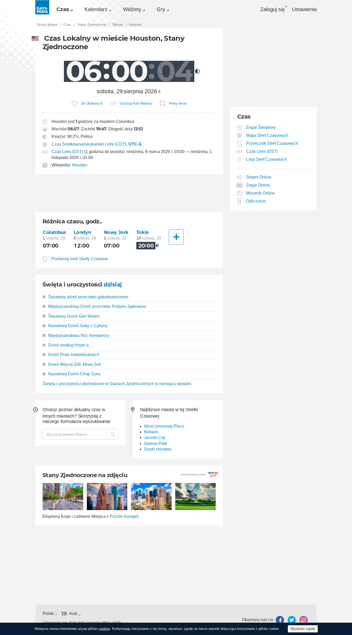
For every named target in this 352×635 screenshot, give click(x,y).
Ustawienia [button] (304, 9)
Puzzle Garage (123, 516)
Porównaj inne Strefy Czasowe (80, 259)
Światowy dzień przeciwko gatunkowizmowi (88, 297)
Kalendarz (96, 9)
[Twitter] (292, 620)
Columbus (54, 232)
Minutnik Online (260, 193)
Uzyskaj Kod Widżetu (136, 103)
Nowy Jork (116, 232)
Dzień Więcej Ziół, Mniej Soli (74, 364)
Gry (161, 9)
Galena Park (155, 443)
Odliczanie (256, 201)
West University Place (164, 426)
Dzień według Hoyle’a (68, 345)
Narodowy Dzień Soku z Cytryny (77, 326)
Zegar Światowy (261, 127)
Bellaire (151, 432)
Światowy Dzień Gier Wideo (73, 316)
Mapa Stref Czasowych (267, 135)
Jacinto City (154, 437)
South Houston (157, 449)
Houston (79, 165)
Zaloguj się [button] (272, 9)
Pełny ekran (178, 103)
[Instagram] (303, 620)
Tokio (142, 232)
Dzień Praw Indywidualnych (73, 354)
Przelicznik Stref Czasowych (272, 143)
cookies (104, 629)
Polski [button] (48, 613)
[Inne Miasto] (176, 237)
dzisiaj (113, 284)
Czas (62, 9)
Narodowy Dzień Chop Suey (74, 374)
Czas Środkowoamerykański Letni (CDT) (89, 144)
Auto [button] (73, 613)
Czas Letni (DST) (67, 151)
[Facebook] (280, 620)
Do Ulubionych (92, 103)
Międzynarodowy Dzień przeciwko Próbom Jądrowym (97, 306)
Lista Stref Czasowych (266, 159)
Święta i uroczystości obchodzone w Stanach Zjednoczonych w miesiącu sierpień (117, 384)
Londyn (82, 232)
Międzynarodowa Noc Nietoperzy (78, 335)
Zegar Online (258, 185)
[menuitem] (63, 9)
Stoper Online (258, 177)
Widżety (132, 9)
